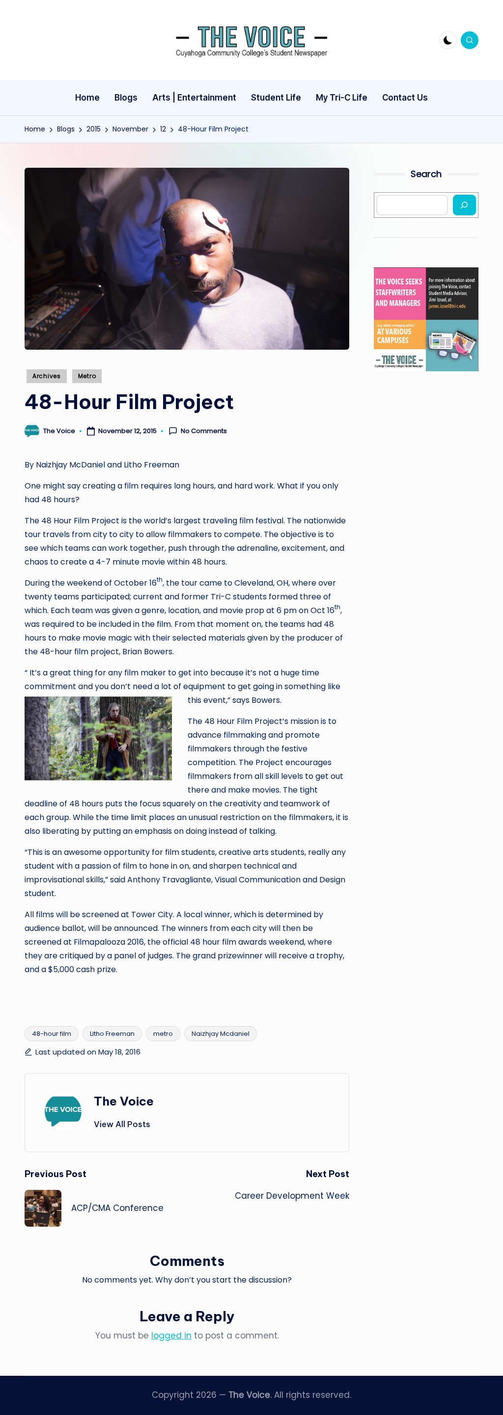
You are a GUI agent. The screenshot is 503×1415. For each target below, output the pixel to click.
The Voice (124, 1101)
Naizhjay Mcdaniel (221, 1033)
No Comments (204, 431)
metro (163, 1033)
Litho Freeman (112, 1033)
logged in (171, 1335)
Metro (87, 376)
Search (426, 174)
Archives (46, 376)
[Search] (464, 205)
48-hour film (51, 1033)
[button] (122, 1124)
